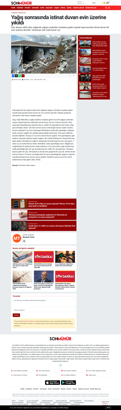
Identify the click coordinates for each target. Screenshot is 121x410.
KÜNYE (14, 401)
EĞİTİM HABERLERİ (79, 402)
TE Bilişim (104, 403)
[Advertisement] (43, 94)
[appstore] (52, 382)
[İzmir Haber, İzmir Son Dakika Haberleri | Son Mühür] (21, 2)
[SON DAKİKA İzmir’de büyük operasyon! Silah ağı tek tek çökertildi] (44, 257)
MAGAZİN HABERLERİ (17, 402)
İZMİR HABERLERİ (75, 404)
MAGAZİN (49, 8)
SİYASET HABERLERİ (61, 401)
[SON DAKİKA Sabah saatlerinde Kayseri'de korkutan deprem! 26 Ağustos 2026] (22, 276)
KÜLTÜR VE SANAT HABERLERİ (20, 404)
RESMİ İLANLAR (78, 8)
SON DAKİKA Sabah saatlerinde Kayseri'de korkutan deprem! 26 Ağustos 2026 (22, 286)
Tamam (108, 407)
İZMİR (13, 8)
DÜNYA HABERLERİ (31, 402)
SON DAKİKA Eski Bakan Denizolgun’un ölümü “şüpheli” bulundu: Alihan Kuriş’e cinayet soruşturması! (65, 286)
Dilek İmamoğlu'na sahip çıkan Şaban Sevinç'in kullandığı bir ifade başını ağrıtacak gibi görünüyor (43, 286)
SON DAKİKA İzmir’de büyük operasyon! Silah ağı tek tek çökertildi (43, 265)
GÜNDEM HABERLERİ (47, 401)
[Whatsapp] (60, 365)
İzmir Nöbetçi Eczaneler (20, 371)
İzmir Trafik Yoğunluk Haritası (97, 371)
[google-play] (68, 382)
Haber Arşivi (92, 375)
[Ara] (106, 8)
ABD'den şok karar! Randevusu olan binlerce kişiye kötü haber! (22, 265)
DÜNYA (62, 8)
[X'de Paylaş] (16, 75)
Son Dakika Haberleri (69, 375)
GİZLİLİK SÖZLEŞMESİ (32, 401)
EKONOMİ (35, 8)
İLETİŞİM (21, 401)
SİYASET (27, 8)
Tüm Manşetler (42, 375)
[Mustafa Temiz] (17, 238)
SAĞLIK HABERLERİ (36, 404)
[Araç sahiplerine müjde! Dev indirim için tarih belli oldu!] (65, 257)
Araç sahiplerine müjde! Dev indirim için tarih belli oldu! (64, 265)
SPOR (42, 8)
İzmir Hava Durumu (44, 371)
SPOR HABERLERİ (88, 401)
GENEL (69, 8)
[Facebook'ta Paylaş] (13, 75)
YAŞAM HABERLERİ (50, 404)
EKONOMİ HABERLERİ (75, 401)
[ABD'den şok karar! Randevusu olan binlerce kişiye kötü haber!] (22, 257)
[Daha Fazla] (23, 75)
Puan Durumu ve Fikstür (20, 375)
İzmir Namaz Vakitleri (70, 371)
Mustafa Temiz (17, 79)
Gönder (16, 315)
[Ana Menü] (108, 8)
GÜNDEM (20, 8)
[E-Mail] (24, 241)
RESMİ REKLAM (90, 8)
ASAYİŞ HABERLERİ (45, 402)
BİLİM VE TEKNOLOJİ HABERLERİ (61, 402)
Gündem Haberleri (18, 13)
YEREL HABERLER (62, 404)
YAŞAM (56, 8)
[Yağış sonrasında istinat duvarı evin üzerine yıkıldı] (43, 54)
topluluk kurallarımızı (29, 321)
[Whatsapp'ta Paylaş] (19, 75)
